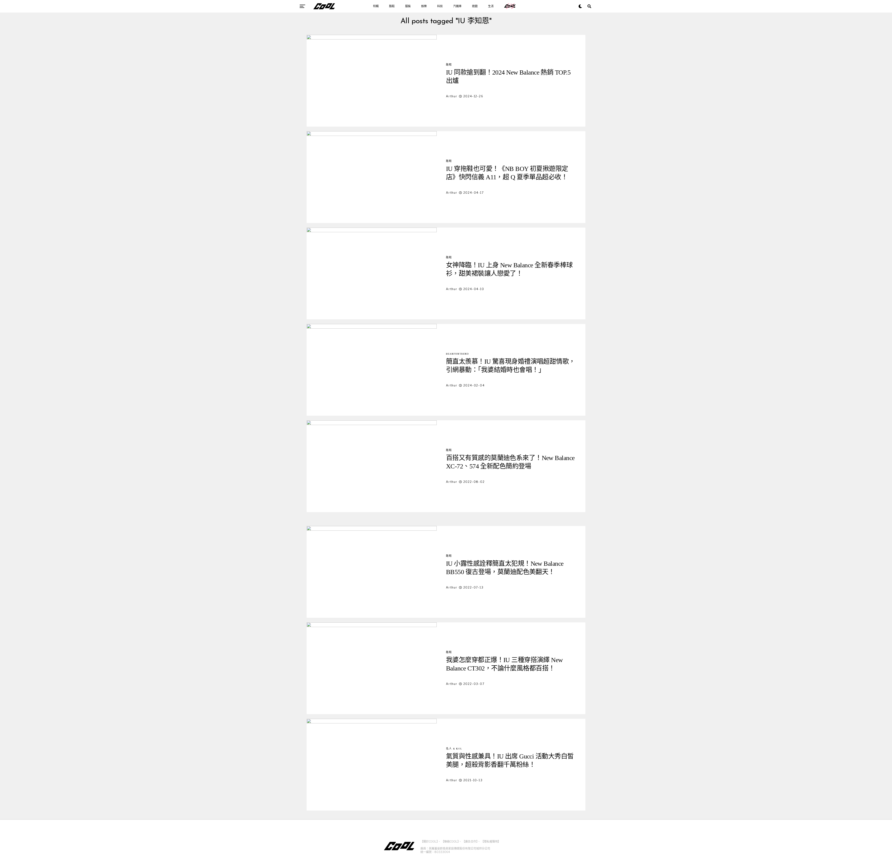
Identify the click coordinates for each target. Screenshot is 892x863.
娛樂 (424, 6)
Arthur (451, 96)
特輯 (376, 6)
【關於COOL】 (429, 841)
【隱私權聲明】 (491, 841)
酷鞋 (392, 6)
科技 (440, 6)
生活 (491, 6)
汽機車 (457, 6)
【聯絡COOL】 (450, 841)
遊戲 (475, 6)
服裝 (408, 6)
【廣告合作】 (470, 841)
